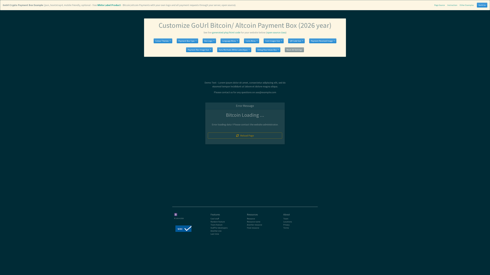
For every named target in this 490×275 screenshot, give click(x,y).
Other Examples (467, 5)
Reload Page (246, 135)
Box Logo (208, 41)
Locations (287, 221)
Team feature (216, 224)
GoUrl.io (482, 5)
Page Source (439, 5)
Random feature (218, 221)
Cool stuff (215, 218)
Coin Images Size (272, 41)
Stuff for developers (219, 227)
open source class (276, 32)
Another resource (254, 224)
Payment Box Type (186, 41)
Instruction (452, 5)
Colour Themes (162, 41)
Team (285, 218)
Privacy (286, 224)
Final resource (253, 227)
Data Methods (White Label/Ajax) (233, 50)
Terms (286, 227)
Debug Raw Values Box (267, 50)
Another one (216, 231)
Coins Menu (251, 41)
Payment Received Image (322, 41)
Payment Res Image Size (199, 50)
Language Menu (229, 41)
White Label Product (109, 5)
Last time (215, 234)
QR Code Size (296, 41)
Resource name (253, 221)
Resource (251, 218)
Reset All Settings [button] (294, 50)
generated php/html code (226, 32)
